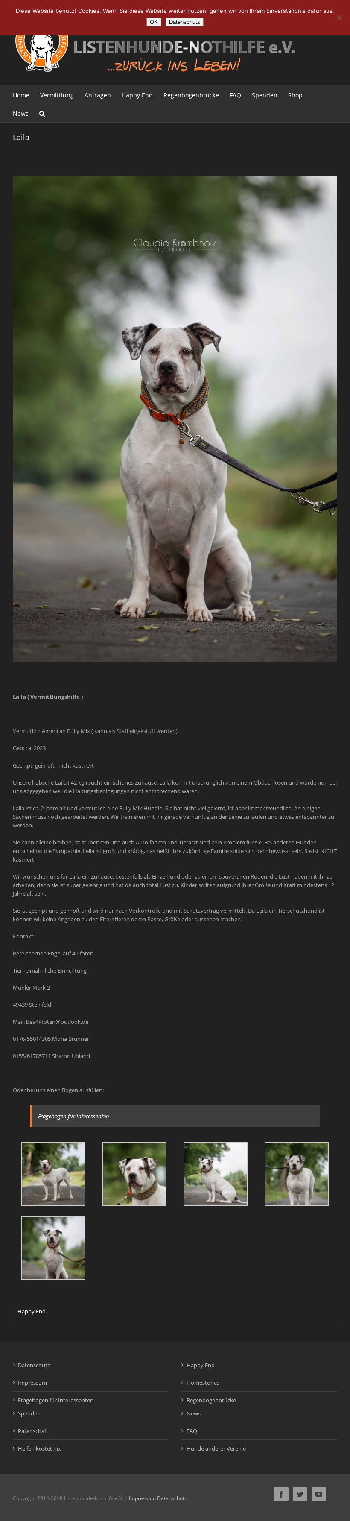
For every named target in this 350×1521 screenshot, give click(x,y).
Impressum (32, 1382)
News (194, 1413)
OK (154, 22)
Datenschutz (34, 1365)
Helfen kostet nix (39, 1448)
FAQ (192, 1431)
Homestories (203, 1382)
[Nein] (339, 17)
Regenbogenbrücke (211, 1400)
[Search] (42, 113)
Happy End (32, 1311)
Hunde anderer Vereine (216, 1448)
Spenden (29, 1413)
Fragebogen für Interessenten (73, 1116)
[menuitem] (26, 94)
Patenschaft (33, 1431)
